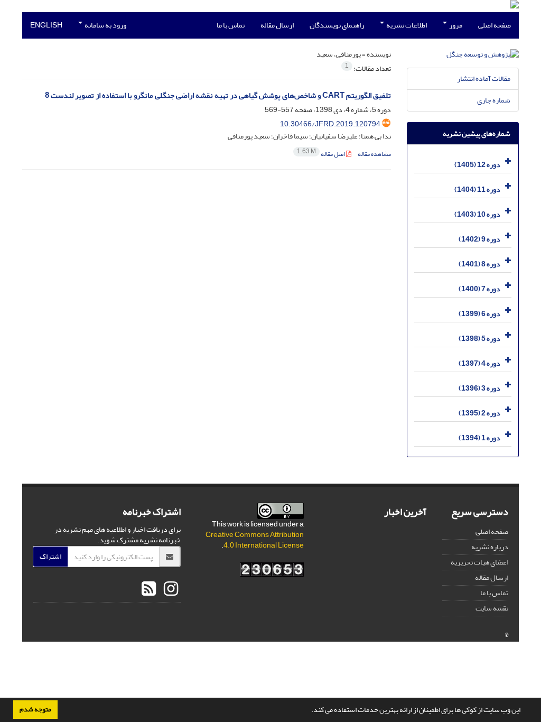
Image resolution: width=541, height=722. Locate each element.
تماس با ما (231, 25)
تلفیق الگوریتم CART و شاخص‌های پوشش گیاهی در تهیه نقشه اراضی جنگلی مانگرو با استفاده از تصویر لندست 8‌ (218, 95)
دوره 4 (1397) (479, 363)
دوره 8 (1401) (479, 264)
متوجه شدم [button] (35, 709)
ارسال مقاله (277, 25)
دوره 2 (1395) (479, 413)
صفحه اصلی (494, 25)
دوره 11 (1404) (477, 189)
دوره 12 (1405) (477, 165)
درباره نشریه (489, 547)
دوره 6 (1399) (479, 314)
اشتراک (50, 556)
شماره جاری (493, 100)
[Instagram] (169, 589)
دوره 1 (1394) (479, 438)
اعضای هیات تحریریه (479, 562)
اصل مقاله (321, 154)
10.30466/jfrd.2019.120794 (330, 124)
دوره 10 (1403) (477, 214)
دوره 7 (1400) (479, 289)
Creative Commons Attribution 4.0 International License (255, 539)
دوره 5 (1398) (479, 338)
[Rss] (148, 589)
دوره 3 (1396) (479, 388)
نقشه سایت (491, 608)
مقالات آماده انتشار (483, 78)
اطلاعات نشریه (406, 25)
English (46, 25)
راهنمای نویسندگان (337, 25)
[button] (308, 710)
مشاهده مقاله (374, 154)
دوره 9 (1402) (479, 239)
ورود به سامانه (104, 25)
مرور (455, 25)
